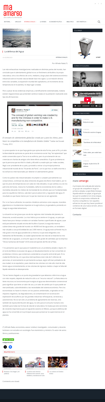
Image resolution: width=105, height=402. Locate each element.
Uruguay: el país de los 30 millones (91, 165)
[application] (87, 99)
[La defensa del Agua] (35, 39)
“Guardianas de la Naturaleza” (92, 142)
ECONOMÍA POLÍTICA (55, 22)
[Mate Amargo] (13, 11)
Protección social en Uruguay (92, 132)
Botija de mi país (88, 122)
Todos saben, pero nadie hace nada (92, 153)
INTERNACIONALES (29, 22)
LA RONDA (43, 22)
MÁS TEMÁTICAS (81, 22)
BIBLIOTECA (70, 22)
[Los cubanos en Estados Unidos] (57, 363)
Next (100, 79)
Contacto (77, 214)
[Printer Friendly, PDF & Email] (8, 339)
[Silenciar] (96, 106)
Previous (75, 79)
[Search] (99, 21)
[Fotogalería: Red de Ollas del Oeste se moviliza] (87, 79)
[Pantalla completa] (100, 106)
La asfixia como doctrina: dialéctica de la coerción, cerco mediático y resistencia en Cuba (36, 373)
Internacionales (61, 57)
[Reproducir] (75, 106)
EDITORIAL (7, 22)
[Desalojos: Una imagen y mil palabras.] (12, 363)
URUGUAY (18, 22)
